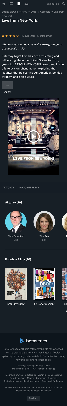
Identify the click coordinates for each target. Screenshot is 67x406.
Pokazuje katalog (25, 365)
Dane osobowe (55, 375)
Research (52, 378)
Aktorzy (8, 187)
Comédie (45, 11)
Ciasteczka (30, 375)
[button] (16, 226)
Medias (30, 378)
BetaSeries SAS (17, 378)
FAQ (34, 368)
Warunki (42, 375)
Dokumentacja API (21, 368)
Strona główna (10, 11)
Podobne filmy (29, 187)
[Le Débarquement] (44, 284)
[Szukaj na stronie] (63, 4)
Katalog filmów (43, 365)
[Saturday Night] (16, 284)
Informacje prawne (14, 375)
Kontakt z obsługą (46, 368)
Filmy (24, 11)
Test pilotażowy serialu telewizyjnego (22, 381)
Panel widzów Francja (52, 381)
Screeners (41, 378)
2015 (34, 11)
